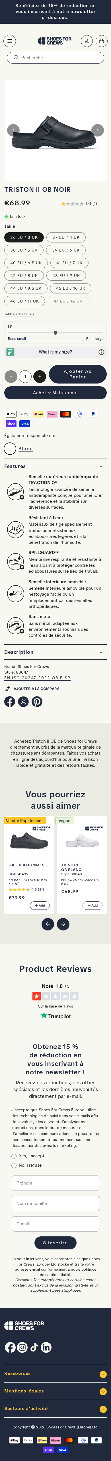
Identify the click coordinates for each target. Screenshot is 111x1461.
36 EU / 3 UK (24, 237)
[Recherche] (16, 57)
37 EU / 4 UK (66, 237)
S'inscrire (55, 1243)
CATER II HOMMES (26, 864)
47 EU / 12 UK (71, 302)
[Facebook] (9, 705)
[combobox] (55, 58)
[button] (9, 41)
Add (42, 905)
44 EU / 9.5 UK (26, 288)
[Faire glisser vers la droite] (97, 130)
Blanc (25, 448)
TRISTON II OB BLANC (71, 867)
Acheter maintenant (55, 393)
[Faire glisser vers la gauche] (13, 130)
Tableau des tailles (19, 314)
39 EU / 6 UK (66, 250)
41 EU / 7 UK (69, 262)
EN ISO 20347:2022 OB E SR (37, 678)
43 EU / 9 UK (66, 275)
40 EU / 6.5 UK (26, 262)
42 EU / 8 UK (24, 275)
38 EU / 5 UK (24, 250)
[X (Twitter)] (23, 705)
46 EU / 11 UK (24, 301)
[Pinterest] (37, 705)
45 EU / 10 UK (70, 288)
